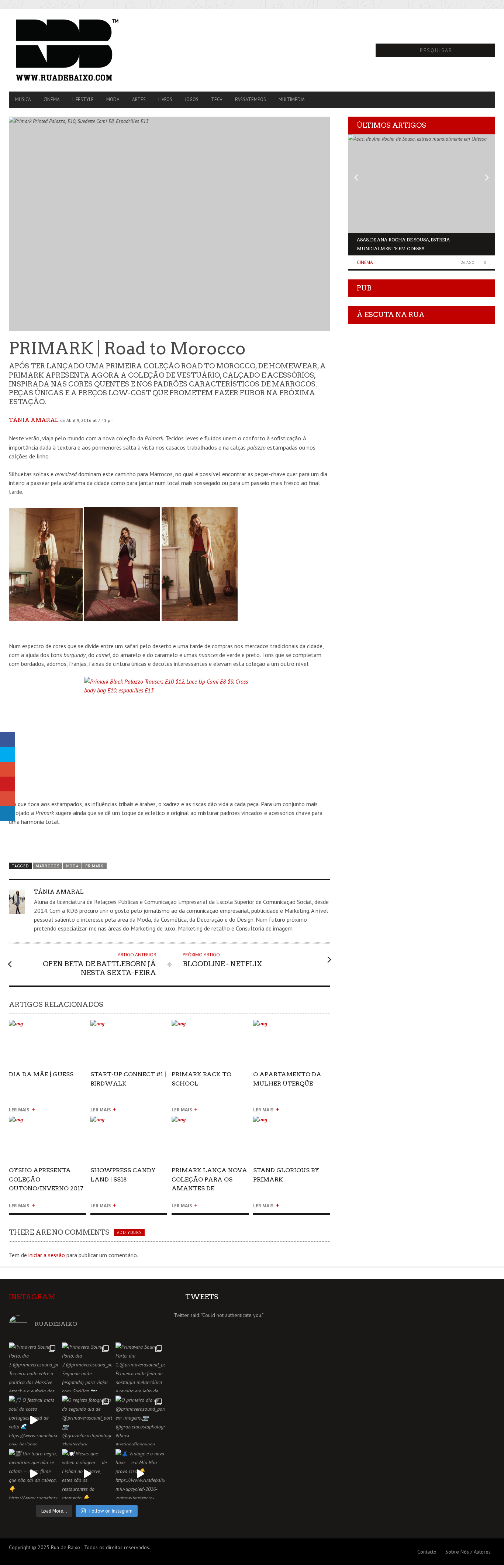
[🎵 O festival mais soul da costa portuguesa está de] (33, 1420)
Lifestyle (83, 99)
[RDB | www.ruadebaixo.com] (82, 50)
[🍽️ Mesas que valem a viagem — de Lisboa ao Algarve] (86, 1474)
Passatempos (250, 99)
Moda (113, 99)
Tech (216, 99)
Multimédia (292, 99)
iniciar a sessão (46, 1255)
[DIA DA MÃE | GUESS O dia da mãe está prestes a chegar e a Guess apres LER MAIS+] (47, 1027)
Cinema (52, 99)
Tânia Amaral (34, 420)
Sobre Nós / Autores (468, 1551)
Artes (139, 99)
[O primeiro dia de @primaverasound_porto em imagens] (140, 1420)
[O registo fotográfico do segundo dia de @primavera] (86, 1420)
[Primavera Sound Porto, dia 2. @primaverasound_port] (86, 1367)
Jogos (192, 99)
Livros (165, 99)
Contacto (426, 1551)
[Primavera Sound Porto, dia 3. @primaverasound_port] (33, 1367)
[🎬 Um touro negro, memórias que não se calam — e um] (33, 1474)
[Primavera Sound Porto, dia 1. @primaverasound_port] (140, 1367)
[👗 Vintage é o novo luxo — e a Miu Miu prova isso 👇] (140, 1474)
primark (94, 866)
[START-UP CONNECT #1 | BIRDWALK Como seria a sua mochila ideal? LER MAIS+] (129, 1027)
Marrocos (47, 866)
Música (23, 99)
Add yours (129, 1232)
